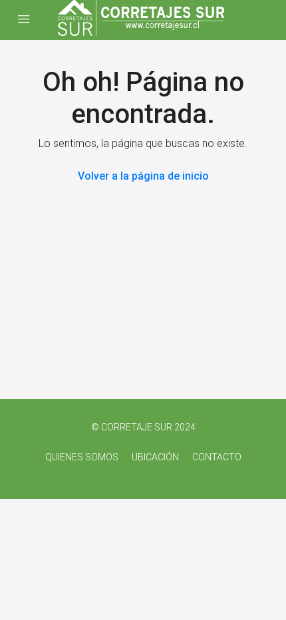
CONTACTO (216, 457)
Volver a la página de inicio (143, 176)
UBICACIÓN (155, 457)
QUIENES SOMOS (81, 457)
